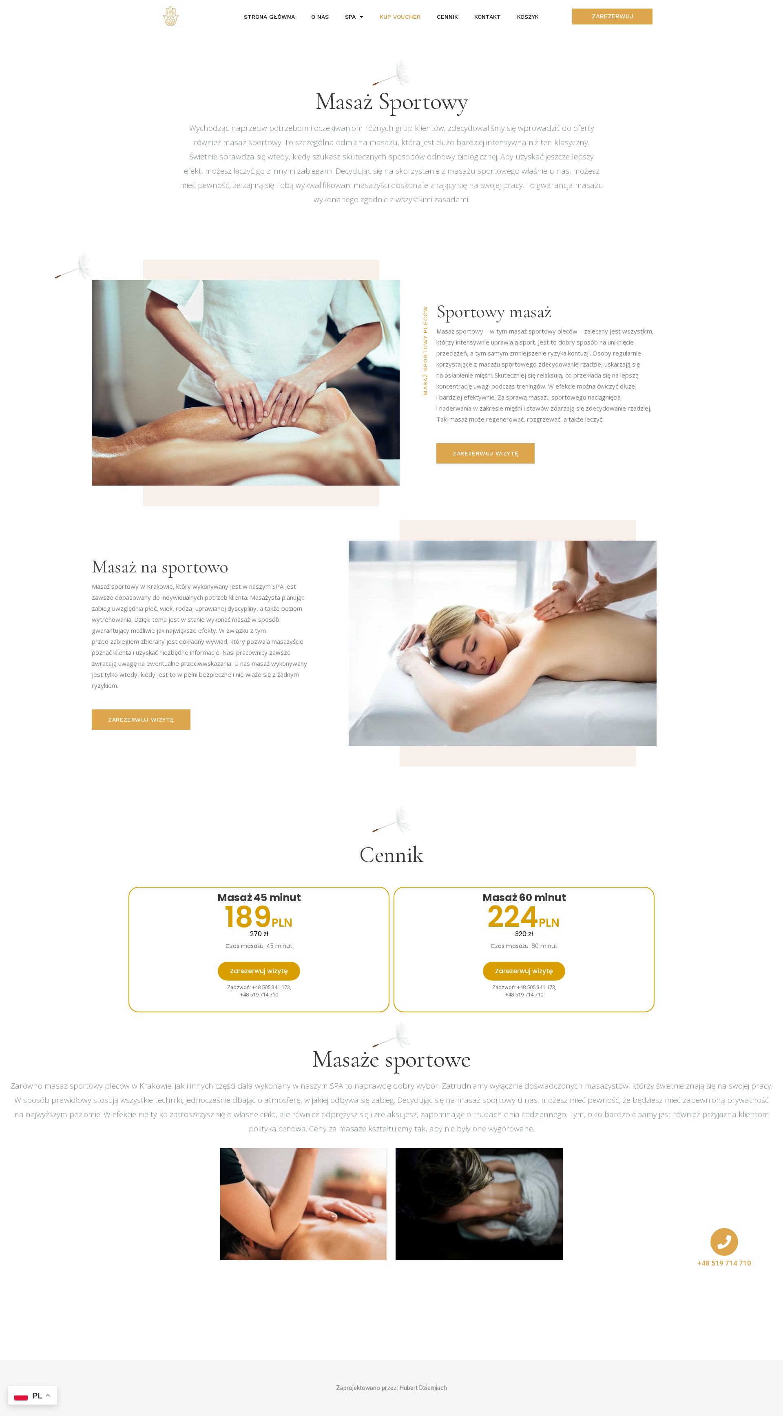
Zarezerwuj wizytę (259, 971)
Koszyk (528, 16)
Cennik (447, 16)
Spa (350, 16)
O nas (320, 16)
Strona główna (269, 16)
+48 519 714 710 (724, 1263)
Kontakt (487, 16)
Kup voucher (400, 16)
